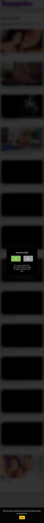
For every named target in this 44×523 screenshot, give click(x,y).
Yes (16, 259)
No (28, 259)
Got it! (22, 517)
